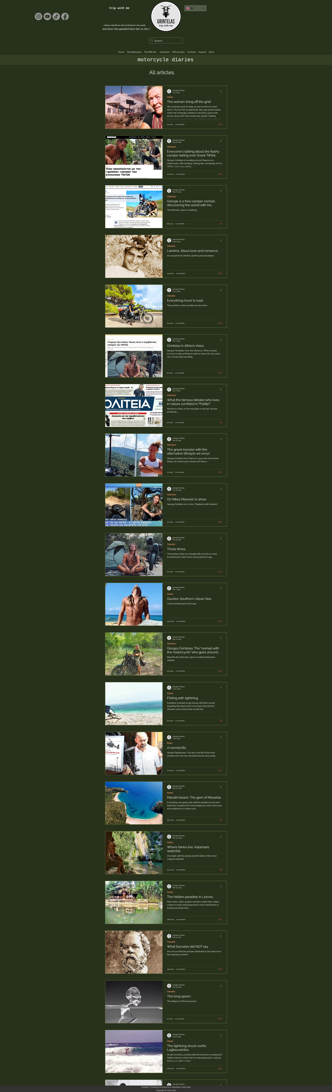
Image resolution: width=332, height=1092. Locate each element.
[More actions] (221, 91)
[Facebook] (65, 16)
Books (169, 743)
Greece (170, 97)
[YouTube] (47, 16)
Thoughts (171, 246)
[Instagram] (38, 16)
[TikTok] (56, 16)
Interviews (171, 147)
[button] (150, 52)
